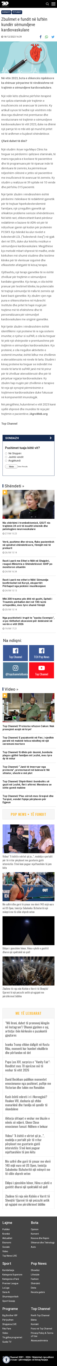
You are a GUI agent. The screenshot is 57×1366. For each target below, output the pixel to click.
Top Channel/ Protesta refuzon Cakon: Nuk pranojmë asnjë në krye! (28, 728)
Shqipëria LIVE (9, 1324)
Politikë (6, 1229)
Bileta (34, 1320)
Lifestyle (35, 1274)
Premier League (10, 1283)
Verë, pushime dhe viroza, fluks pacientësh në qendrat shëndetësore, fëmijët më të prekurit (28, 547)
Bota (34, 1223)
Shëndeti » (14, 486)
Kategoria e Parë (10, 1279)
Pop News (39, 1264)
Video (5, 1251)
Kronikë (6, 1234)
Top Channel (15, 657)
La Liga (5, 1288)
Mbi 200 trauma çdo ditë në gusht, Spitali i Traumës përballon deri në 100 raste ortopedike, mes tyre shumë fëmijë (27, 604)
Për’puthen (7, 1320)
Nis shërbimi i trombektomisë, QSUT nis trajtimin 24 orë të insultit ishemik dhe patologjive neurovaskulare (26, 528)
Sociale (6, 1247)
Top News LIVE (9, 1256)
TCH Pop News (41, 657)
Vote (11, 466)
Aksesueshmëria (39, 1340)
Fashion (35, 1279)
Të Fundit (17, 12)
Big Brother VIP (9, 1315)
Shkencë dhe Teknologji (42, 1242)
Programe (10, 1309)
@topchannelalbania (17, 674)
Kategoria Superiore (12, 1274)
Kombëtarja (8, 1270)
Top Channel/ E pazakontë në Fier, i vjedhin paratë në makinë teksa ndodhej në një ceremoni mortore (28, 740)
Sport (6, 1264)
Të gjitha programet (12, 1337)
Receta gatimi (38, 1292)
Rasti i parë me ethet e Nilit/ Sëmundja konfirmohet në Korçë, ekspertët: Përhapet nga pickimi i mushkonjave (25, 585)
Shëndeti (6, 12)
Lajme (7, 1223)
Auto (33, 1247)
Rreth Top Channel (40, 1315)
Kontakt (35, 1324)
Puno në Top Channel (41, 1328)
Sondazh (12, 438)
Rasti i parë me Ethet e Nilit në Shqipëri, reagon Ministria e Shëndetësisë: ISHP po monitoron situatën (27, 566)
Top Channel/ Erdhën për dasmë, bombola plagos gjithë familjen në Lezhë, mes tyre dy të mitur (27, 755)
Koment (35, 1234)
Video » (11, 689)
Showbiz (35, 1270)
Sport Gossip (8, 1301)
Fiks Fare (6, 1328)
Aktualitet (7, 1238)
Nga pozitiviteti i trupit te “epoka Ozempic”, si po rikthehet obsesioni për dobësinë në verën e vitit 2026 (28, 623)
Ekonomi (6, 1242)
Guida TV (6, 1342)
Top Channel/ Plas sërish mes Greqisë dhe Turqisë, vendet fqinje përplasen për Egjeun (28, 799)
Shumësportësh (10, 1296)
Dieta (33, 1288)
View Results (23, 466)
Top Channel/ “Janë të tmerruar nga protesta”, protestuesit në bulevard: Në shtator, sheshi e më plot (26, 770)
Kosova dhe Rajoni (40, 1238)
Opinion (34, 1229)
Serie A (6, 1292)
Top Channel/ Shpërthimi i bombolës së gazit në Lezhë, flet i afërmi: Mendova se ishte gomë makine (27, 784)
